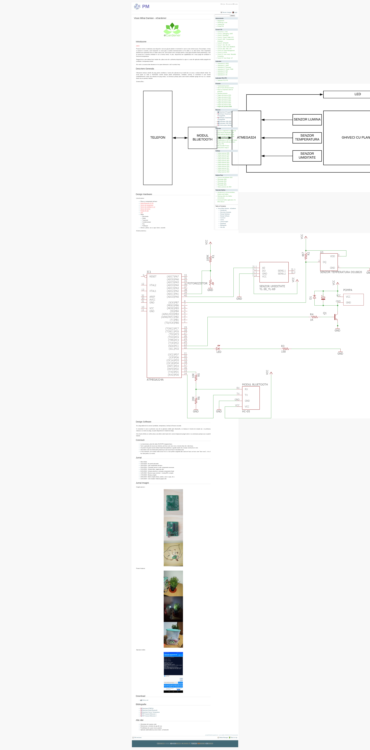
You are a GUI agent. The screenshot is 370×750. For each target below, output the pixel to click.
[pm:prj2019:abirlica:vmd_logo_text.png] (172, 29)
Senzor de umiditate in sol (147, 207)
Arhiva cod (145, 700)
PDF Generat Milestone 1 (149, 714)
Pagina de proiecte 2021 (224, 97)
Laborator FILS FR (222, 80)
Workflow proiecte (222, 93)
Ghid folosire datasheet (223, 138)
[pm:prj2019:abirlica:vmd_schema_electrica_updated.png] (173, 325)
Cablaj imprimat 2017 (223, 168)
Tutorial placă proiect (223, 86)
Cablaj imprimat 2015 (223, 164)
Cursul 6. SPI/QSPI (222, 43)
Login (235, 12)
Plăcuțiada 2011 (221, 183)
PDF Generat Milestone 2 (149, 716)
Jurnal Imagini (224, 221)
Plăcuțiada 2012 (221, 185)
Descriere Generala (225, 212)
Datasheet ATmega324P (226, 112)
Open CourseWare (229, 4)
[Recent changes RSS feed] (201, 746)
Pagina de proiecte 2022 (224, 99)
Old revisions (138, 737)
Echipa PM (220, 26)
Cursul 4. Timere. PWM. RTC (225, 37)
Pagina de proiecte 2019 (224, 95)
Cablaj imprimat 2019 (223, 172)
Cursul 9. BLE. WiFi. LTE (224, 48)
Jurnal (222, 219)
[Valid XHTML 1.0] (209, 746)
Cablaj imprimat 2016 (223, 166)
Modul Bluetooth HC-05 (146, 203)
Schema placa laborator (225, 125)
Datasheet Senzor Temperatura (151, 712)
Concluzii (222, 218)
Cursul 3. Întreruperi (222, 35)
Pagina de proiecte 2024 (224, 102)
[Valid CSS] (177, 746)
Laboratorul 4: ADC (222, 71)
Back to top (234, 737)
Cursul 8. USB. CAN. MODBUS (226, 47)
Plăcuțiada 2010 (221, 181)
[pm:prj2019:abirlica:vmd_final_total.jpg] (173, 583)
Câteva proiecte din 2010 (224, 187)
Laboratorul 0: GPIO (223, 63)
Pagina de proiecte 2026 (224, 106)
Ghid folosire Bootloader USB (225, 132)
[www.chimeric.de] (169, 746)
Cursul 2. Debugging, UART (225, 33)
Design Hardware (225, 214)
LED (141, 212)
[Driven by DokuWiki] (185, 746)
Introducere (223, 210)
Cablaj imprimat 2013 (223, 160)
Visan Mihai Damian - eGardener (227, 208)
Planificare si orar (222, 22)
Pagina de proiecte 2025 (224, 104)
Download (223, 223)
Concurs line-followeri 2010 (224, 177)
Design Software (224, 216)
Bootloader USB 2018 (225, 123)
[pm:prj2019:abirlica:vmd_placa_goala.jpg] (173, 502)
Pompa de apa (144, 210)
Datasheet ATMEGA (147, 708)
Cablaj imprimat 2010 (223, 155)
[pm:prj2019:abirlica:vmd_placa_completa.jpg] (173, 553)
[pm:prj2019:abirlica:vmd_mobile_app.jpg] (173, 672)
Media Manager (223, 737)
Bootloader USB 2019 (225, 121)
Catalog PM (220, 24)
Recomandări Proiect (223, 145)
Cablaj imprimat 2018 (223, 170)
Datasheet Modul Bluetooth (149, 710)
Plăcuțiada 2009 (221, 179)
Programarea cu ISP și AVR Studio (227, 140)
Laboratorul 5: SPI (222, 73)
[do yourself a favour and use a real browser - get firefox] (193, 746)
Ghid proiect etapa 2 (223, 147)
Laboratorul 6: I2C (222, 75)
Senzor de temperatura (146, 205)
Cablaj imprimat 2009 (223, 153)
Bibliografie (223, 225)
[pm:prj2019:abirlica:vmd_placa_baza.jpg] (173, 528)
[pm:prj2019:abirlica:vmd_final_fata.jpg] (173, 635)
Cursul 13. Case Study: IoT (225, 58)
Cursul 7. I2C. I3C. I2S (223, 45)
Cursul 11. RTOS (222, 52)
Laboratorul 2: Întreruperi (224, 67)
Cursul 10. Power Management (226, 50)
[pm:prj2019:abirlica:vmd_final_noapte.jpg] (173, 609)
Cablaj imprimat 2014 (223, 162)
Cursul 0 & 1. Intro (222, 31)
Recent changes (227, 12)
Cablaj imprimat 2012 (223, 158)
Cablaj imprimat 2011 (223, 157)
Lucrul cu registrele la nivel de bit (226, 130)
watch (137, 45)
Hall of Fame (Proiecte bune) (225, 87)
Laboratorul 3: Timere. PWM (225, 69)
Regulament (220, 20)
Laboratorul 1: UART (223, 65)
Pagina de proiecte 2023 (224, 101)
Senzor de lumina (145, 209)
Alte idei (222, 227)
